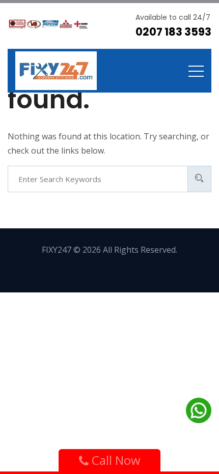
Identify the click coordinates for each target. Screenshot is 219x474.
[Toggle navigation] (196, 71)
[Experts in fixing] (56, 71)
